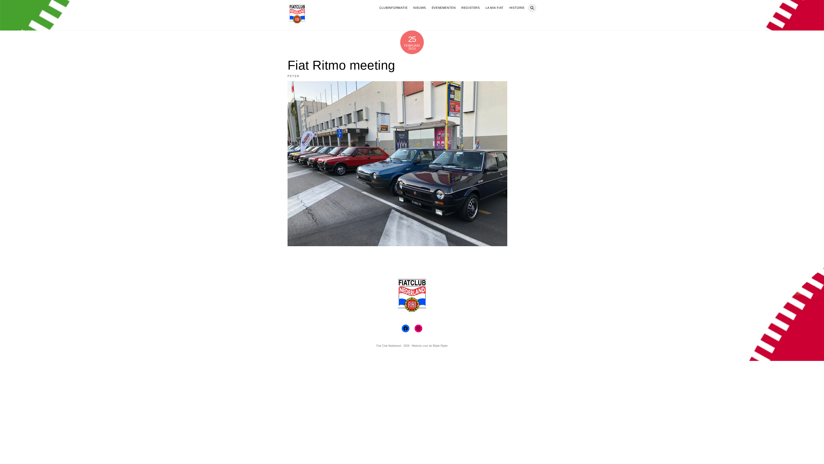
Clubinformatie (393, 7)
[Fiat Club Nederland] (297, 22)
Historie (517, 7)
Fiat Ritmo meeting (341, 65)
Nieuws (419, 7)
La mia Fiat (495, 7)
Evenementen (444, 7)
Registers (470, 7)
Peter (293, 76)
